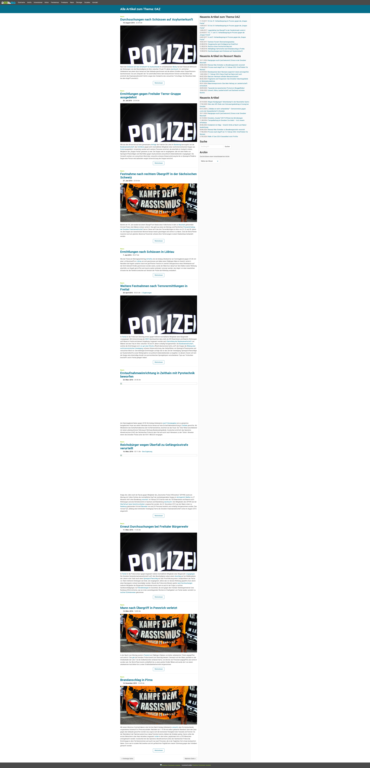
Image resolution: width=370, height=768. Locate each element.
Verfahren (140, 147)
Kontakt (95, 2)
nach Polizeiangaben (170, 423)
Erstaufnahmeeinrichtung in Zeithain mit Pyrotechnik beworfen (157, 374)
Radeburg (123, 506)
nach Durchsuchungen (185, 583)
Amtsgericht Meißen (184, 497)
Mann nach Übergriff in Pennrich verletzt (148, 608)
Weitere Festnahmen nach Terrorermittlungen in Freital (153, 287)
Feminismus (55, 2)
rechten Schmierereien (128, 592)
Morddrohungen (143, 588)
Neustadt (182, 225)
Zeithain (184, 425)
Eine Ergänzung (147, 451)
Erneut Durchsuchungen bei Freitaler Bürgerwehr (154, 526)
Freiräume (64, 2)
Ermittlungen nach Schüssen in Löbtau (147, 252)
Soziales (87, 2)
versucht (175, 727)
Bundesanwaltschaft (127, 147)
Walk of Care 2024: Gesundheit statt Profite (223, 136)
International (38, 2)
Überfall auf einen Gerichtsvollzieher (132, 504)
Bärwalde (144, 506)
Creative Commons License (201, 765)
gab (133, 657)
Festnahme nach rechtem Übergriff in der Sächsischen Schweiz (158, 175)
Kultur (47, 2)
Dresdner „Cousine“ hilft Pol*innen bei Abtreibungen (225, 118)
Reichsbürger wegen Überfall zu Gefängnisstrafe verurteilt (154, 446)
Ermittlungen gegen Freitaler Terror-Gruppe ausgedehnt (150, 95)
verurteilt (145, 499)
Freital (122, 149)
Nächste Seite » (190, 759)
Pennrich (147, 655)
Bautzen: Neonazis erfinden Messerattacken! (223, 76)
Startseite (21, 2)
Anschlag (178, 576)
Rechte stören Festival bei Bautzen (220, 46)
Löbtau (139, 261)
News (122, 249)
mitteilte (149, 259)
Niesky (175, 67)
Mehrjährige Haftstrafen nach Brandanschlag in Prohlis (226, 49)
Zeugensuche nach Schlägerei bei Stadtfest (223, 44)
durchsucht (175, 69)
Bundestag (177, 145)
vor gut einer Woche (147, 346)
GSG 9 (147, 339)
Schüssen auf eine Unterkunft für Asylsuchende (143, 67)
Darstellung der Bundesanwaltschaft (179, 341)
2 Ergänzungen (147, 293)
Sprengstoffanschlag (150, 578)
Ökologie (79, 2)
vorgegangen (190, 574)
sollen (157, 736)
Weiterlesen (159, 83)
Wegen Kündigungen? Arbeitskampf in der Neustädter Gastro (228, 102)
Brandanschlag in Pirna (136, 680)
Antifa (29, 2)
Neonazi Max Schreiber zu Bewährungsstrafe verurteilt (226, 65)
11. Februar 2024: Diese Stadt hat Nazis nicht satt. (225, 74)
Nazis (72, 2)
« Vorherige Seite (127, 759)
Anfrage (153, 145)
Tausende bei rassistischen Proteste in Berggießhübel (226, 88)
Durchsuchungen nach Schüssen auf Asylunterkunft (156, 19)
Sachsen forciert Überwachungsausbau (221, 42)
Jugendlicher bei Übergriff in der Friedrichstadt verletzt (226, 30)
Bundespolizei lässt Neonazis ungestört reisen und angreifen (228, 72)
